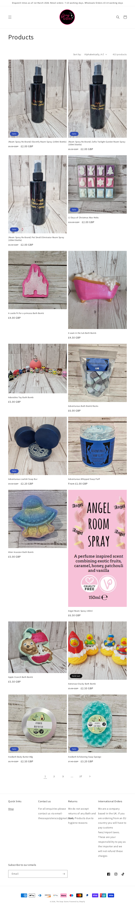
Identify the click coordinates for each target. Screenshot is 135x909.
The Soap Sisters (62, 901)
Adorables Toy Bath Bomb (21, 397)
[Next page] (89, 776)
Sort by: (77, 54)
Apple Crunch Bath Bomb (20, 677)
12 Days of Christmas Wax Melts (83, 217)
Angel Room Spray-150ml (80, 611)
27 (81, 776)
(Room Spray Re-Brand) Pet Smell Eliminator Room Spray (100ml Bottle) (36, 239)
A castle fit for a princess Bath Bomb (26, 313)
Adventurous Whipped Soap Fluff (84, 479)
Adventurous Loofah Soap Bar (22, 479)
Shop (11, 808)
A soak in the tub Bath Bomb (82, 333)
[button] (10, 17)
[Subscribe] (63, 874)
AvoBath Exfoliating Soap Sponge (84, 757)
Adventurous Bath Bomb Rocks (83, 406)
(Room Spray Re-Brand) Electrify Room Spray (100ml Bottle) (37, 142)
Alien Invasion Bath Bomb (20, 552)
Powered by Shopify (77, 901)
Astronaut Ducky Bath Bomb (82, 684)
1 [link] (45, 776)
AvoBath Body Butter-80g (20, 757)
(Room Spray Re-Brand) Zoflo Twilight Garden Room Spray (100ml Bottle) (96, 143)
